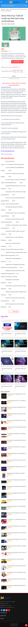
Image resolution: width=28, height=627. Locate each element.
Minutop (16, 625)
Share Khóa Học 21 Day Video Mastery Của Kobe (17, 572)
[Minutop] (14, 2)
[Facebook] (1, 610)
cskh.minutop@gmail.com (9, 607)
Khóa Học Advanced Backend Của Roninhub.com (17, 486)
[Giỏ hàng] (26, 2)
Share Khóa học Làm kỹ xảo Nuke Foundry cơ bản (11, 351)
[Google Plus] (6, 610)
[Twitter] (4, 610)
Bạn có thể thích (5, 391)
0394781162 (16, 67)
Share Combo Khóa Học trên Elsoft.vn (9, 333)
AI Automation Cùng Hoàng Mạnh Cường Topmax (17, 440)
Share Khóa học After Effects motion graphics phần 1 (12, 368)
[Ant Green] (14, 598)
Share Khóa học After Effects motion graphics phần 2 (12, 386)
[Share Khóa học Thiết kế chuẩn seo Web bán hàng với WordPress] (5, 45)
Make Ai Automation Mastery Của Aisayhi (16, 473)
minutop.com (8, 605)
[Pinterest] (9, 610)
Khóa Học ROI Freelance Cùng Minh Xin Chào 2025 (17, 407)
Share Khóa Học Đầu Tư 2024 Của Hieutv (15, 559)
